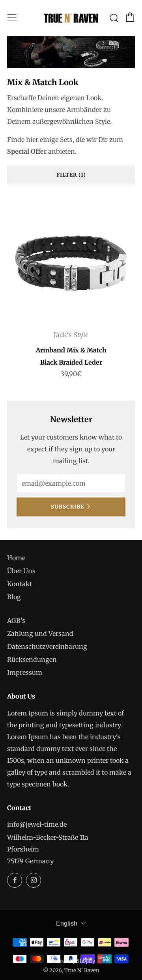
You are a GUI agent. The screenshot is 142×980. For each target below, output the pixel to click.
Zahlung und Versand (40, 633)
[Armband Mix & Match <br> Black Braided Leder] (71, 260)
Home (16, 558)
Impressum (24, 672)
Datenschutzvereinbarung (47, 646)
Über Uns (21, 571)
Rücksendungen (32, 659)
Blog (14, 597)
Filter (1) (71, 174)
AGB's (16, 620)
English (66, 923)
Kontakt (19, 584)
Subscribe (67, 506)
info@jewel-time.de (37, 824)
